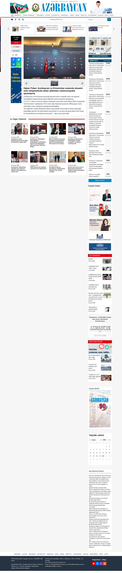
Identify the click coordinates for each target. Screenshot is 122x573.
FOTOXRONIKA (92, 15)
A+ (16, 55)
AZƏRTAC (27, 101)
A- (13, 55)
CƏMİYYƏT (84, 15)
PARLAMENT (40, 15)
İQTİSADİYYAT (56, 15)
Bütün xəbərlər (107, 60)
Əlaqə (104, 559)
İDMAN (77, 15)
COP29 (111, 15)
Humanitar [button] (64, 15)
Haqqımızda (96, 559)
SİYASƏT (47, 15)
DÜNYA (72, 15)
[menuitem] (54, 83)
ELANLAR (100, 15)
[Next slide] (82, 83)
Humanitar (50, 554)
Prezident (17, 554)
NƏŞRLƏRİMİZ (94, 554)
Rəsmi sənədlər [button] (28, 15)
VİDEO (106, 15)
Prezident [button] (17, 15)
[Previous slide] (26, 83)
